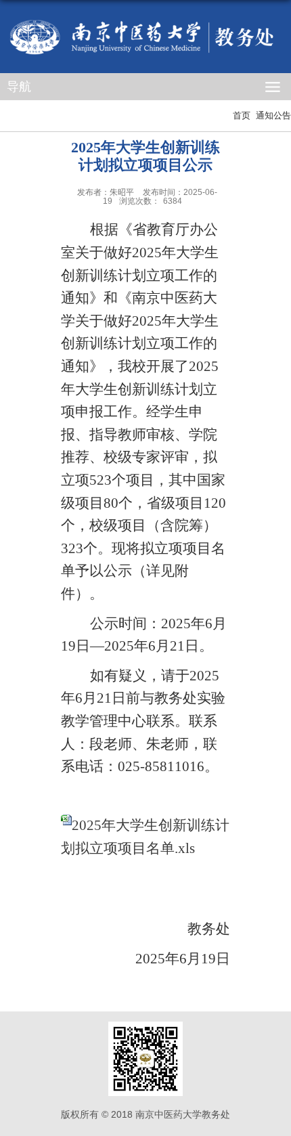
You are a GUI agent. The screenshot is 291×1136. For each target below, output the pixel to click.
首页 (241, 115)
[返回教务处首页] (145, 37)
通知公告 (273, 115)
